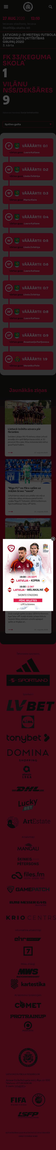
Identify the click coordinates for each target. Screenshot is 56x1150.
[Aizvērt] (53, 539)
